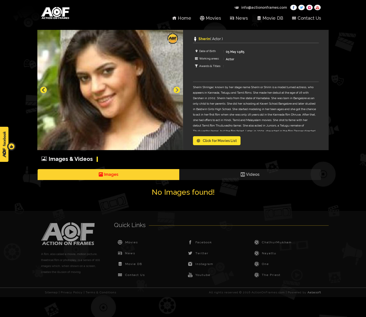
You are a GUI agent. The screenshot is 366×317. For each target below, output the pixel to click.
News (242, 18)
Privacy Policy (72, 292)
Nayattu (269, 253)
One (265, 264)
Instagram (204, 264)
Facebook (203, 242)
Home (184, 18)
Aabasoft (314, 292)
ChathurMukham (277, 242)
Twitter (201, 253)
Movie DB (272, 18)
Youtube (202, 275)
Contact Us (309, 18)
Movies (213, 18)
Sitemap (51, 292)
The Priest (271, 275)
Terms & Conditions (101, 292)
